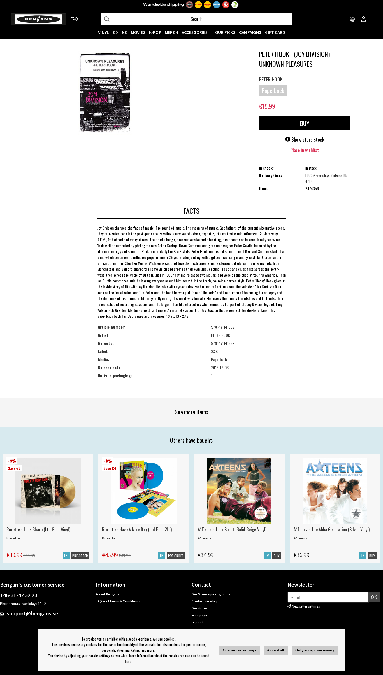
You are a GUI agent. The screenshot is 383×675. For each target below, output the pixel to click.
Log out (198, 622)
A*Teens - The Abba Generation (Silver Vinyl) (332, 529)
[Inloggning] (363, 19)
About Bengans (107, 594)
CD (115, 32)
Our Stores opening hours (211, 594)
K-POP (155, 32)
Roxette (13, 538)
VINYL (103, 32)
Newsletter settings (306, 606)
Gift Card (275, 32)
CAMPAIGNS (250, 32)
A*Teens (204, 538)
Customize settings (239, 650)
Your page (199, 615)
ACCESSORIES (195, 32)
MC (124, 32)
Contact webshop (205, 601)
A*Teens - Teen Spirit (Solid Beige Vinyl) (232, 529)
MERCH (171, 32)
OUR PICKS (225, 32)
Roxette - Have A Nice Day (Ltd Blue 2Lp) (137, 529)
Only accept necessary (314, 650)
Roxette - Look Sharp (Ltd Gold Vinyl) (38, 529)
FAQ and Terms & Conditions (118, 601)
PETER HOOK (271, 79)
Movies (138, 32)
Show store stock (307, 139)
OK (374, 597)
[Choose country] (352, 20)
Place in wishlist (304, 150)
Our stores (199, 608)
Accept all (275, 650)
